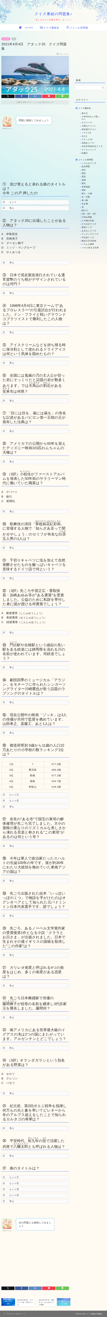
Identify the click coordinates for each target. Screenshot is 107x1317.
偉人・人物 (87, 193)
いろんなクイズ (89, 163)
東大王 (85, 113)
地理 (84, 180)
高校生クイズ (88, 143)
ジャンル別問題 (79, 27)
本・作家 (86, 197)
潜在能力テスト (89, 129)
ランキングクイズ (90, 234)
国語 (84, 173)
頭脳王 (85, 153)
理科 (84, 190)
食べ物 (85, 200)
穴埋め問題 (87, 217)
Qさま (84, 136)
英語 (84, 177)
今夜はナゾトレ (89, 126)
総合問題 (6, 39)
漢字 (84, 170)
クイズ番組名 (51, 27)
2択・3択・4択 (89, 214)
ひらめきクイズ (89, 224)
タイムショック (89, 150)
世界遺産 (86, 187)
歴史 (84, 183)
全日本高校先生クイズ (92, 146)
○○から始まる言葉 (90, 248)
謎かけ (85, 210)
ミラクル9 (86, 133)
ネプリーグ (87, 123)
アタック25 (87, 139)
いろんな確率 (88, 244)
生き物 (85, 204)
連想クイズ (87, 227)
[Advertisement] (35, 154)
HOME (27, 27)
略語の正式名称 (89, 241)
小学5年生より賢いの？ (91, 118)
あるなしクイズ (89, 231)
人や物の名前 (88, 221)
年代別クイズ (88, 237)
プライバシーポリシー (14, 1314)
